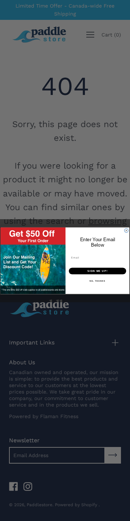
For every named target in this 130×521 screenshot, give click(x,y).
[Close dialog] (126, 230)
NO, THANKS (97, 281)
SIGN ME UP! (97, 270)
